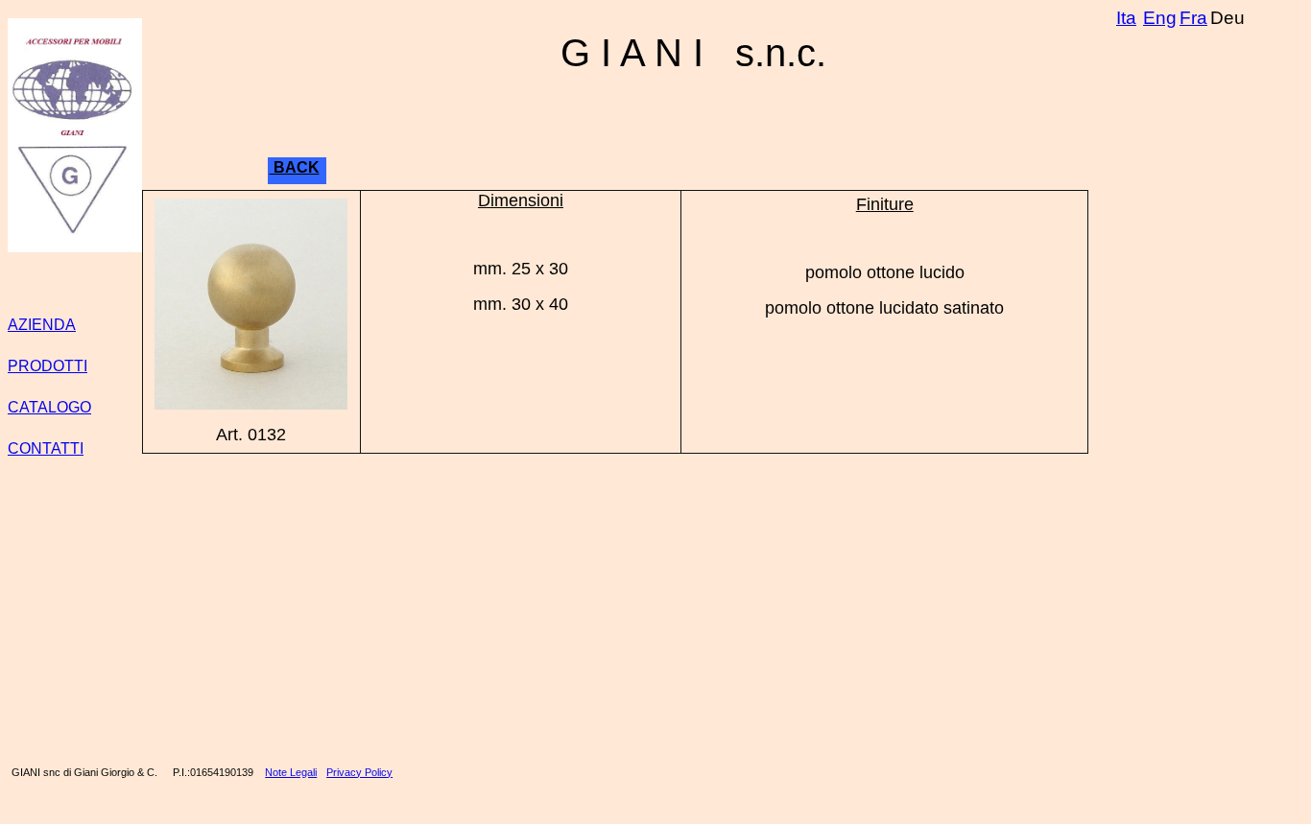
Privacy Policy (359, 772)
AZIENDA (42, 325)
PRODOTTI (47, 366)
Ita (1126, 18)
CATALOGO (49, 407)
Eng (1160, 18)
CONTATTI (45, 448)
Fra (1193, 18)
